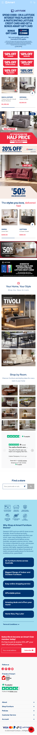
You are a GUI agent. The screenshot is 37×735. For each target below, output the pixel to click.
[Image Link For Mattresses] (10, 71)
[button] (32, 93)
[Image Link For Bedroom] (26, 55)
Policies (5, 711)
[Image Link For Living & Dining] (10, 63)
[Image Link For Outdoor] (26, 63)
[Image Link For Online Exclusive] (26, 71)
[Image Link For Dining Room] (27, 390)
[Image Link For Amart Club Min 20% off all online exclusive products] (18, 149)
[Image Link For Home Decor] (27, 413)
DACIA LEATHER (7, 97)
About (4, 702)
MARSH (4, 229)
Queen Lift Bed (24, 99)
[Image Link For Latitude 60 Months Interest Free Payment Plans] (18, 268)
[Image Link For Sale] (27, 425)
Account (5, 719)
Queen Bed (5, 231)
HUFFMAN (23, 229)
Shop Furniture (8, 706)
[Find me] (24, 486)
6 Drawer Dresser (24, 231)
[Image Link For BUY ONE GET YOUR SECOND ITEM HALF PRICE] (18, 127)
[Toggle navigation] (2, 2)
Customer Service (9, 715)
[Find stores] (31, 486)
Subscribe (27, 650)
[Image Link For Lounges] (10, 55)
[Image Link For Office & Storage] (10, 413)
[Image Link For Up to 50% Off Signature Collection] (18, 249)
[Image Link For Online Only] (10, 425)
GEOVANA (23, 97)
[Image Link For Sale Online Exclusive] (18, 176)
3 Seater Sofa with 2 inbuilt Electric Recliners (9, 100)
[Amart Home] (10, 2)
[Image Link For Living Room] (10, 390)
